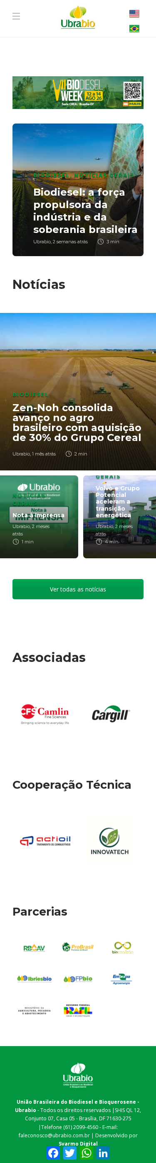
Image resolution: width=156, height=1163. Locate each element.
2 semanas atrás (70, 242)
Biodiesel (51, 175)
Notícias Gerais (104, 175)
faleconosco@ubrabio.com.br (54, 1135)
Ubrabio (42, 242)
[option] (78, 190)
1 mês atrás (44, 454)
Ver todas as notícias (78, 589)
